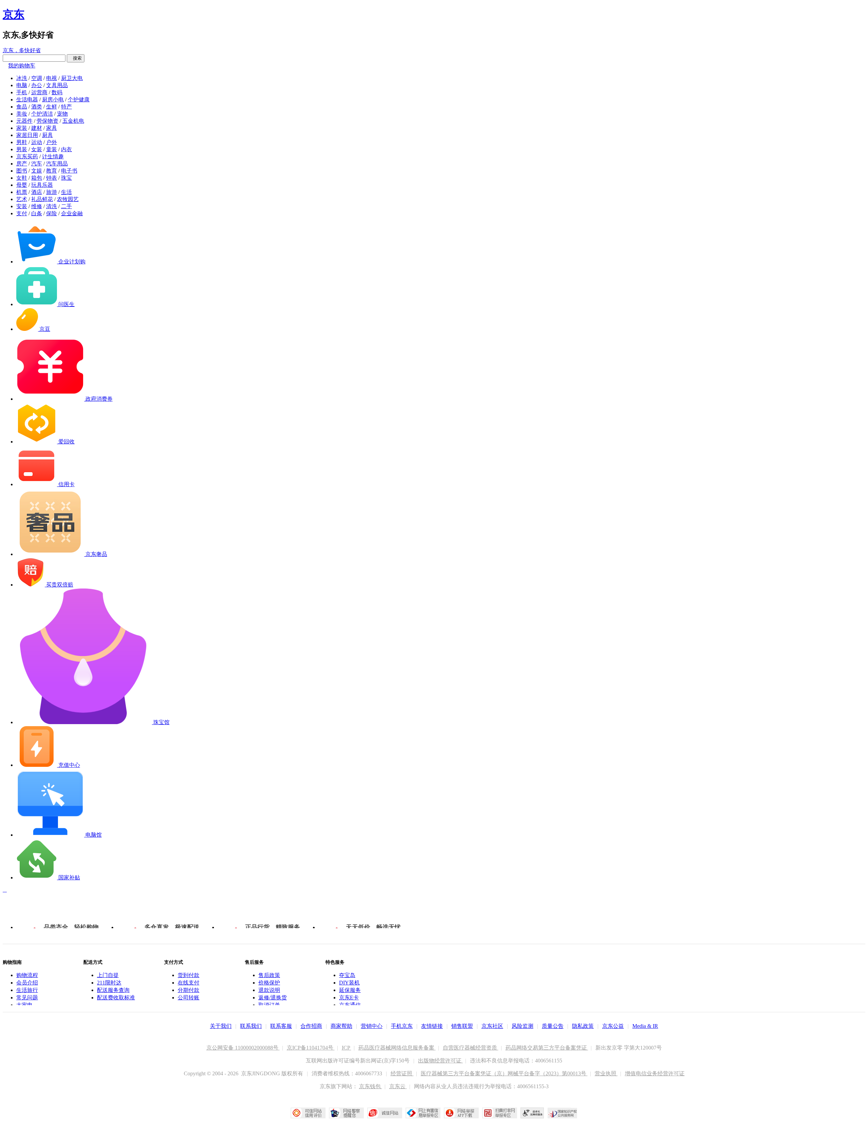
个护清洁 (42, 114)
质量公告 (553, 1026)
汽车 (36, 163)
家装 (21, 128)
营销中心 (371, 1026)
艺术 (21, 199)
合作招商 (311, 1026)
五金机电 (73, 121)
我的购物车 (21, 65)
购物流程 (27, 975)
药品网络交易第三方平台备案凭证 (547, 1048)
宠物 (62, 114)
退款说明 (269, 990)
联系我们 (251, 1026)
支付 (21, 213)
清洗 (51, 206)
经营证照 (402, 1073)
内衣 (66, 149)
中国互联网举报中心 (423, 1113)
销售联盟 (462, 1026)
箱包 (36, 178)
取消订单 (269, 1005)
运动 (36, 142)
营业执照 (606, 1073)
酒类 (36, 106)
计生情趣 (53, 156)
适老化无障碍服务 (532, 1113)
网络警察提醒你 (346, 1113)
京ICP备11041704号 (311, 1048)
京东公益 (613, 1026)
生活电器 (27, 99)
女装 (36, 149)
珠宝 (66, 178)
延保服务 (350, 990)
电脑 (21, 85)
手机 (21, 92)
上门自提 (108, 975)
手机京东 (402, 1026)
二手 (66, 206)
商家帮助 (341, 1026)
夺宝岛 (347, 975)
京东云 (398, 1086)
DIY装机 (349, 982)
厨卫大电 (72, 78)
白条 (36, 213)
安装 (21, 206)
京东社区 (492, 1026)
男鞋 (21, 142)
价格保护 (269, 982)
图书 (21, 171)
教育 (51, 171)
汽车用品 (57, 163)
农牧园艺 (68, 199)
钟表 (51, 178)
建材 (36, 128)
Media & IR (645, 1026)
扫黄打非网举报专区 (499, 1113)
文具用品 (57, 85)
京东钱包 (370, 1086)
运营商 (39, 92)
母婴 (21, 185)
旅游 (51, 192)
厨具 (47, 135)
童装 (51, 149)
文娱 (36, 171)
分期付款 (188, 990)
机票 (21, 192)
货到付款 (188, 975)
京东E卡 (349, 997)
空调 (36, 78)
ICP (346, 1048)
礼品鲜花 (42, 199)
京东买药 (27, 156)
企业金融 (72, 213)
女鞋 (21, 178)
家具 (51, 128)
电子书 (69, 171)
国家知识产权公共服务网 (562, 1113)
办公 (36, 85)
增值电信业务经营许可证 (655, 1073)
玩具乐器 (42, 185)
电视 (51, 78)
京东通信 (350, 1005)
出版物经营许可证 (440, 1060)
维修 (36, 206)
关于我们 (221, 1026)
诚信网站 (384, 1113)
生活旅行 (27, 990)
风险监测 (522, 1026)
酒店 (36, 192)
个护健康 (79, 99)
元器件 (24, 121)
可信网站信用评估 (308, 1113)
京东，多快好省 (22, 50)
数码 (57, 92)
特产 (66, 106)
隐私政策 (583, 1026)
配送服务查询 (113, 990)
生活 (66, 192)
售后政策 (269, 975)
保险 (51, 213)
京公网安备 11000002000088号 (243, 1048)
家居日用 (27, 135)
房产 (21, 163)
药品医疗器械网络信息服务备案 (397, 1048)
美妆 (21, 114)
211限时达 (109, 982)
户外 (51, 142)
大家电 (24, 1005)
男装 (21, 149)
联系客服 (281, 1026)
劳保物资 (47, 121)
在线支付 (188, 982)
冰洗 (21, 78)
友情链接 (432, 1026)
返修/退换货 (272, 997)
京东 (13, 14)
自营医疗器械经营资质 (470, 1048)
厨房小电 (53, 99)
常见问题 (27, 997)
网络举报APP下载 (461, 1113)
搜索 (76, 58)
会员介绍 (27, 982)
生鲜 (51, 106)
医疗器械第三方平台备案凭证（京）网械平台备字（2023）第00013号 (504, 1073)
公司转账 (188, 997)
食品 (21, 106)
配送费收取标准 (116, 997)
